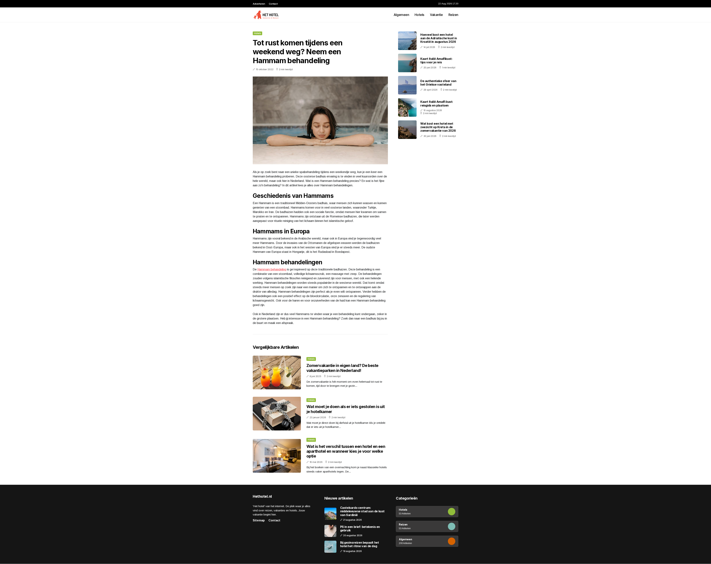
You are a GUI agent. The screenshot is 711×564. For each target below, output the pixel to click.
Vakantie (436, 15)
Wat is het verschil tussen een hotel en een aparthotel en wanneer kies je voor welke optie (345, 451)
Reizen (453, 15)
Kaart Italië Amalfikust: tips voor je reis (436, 60)
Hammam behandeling (271, 269)
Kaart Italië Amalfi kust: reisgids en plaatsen (436, 103)
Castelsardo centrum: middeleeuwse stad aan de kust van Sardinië (362, 511)
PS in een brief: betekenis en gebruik (360, 528)
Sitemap (259, 520)
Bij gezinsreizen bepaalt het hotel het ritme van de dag (359, 544)
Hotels (419, 15)
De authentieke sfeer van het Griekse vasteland (438, 82)
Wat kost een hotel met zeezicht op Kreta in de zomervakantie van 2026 (438, 127)
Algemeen (401, 15)
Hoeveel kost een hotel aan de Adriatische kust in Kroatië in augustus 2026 (438, 38)
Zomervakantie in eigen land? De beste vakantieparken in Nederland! (342, 368)
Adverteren (259, 3)
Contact (273, 3)
